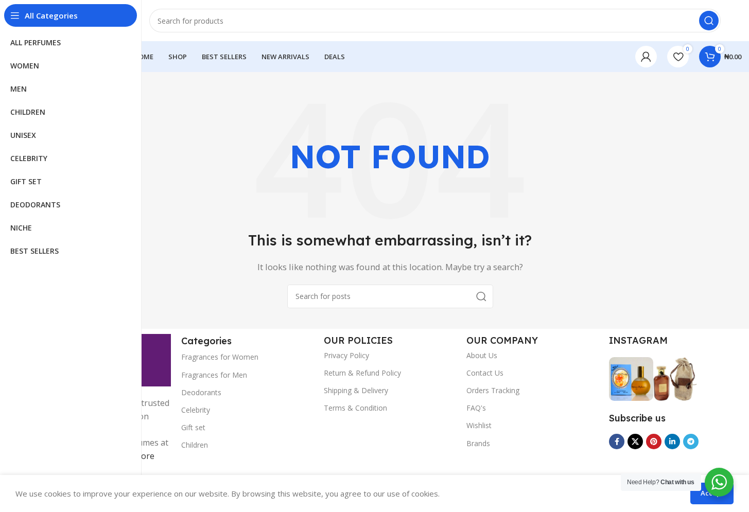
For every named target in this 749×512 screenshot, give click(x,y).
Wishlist (479, 425)
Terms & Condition (355, 408)
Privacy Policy (346, 355)
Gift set (193, 427)
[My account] (646, 56)
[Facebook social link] (616, 441)
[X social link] (635, 441)
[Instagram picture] (631, 379)
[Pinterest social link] (653, 441)
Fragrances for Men (214, 375)
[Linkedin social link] (672, 441)
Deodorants (201, 392)
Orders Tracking (492, 390)
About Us (481, 355)
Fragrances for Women (219, 357)
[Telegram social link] (691, 441)
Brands (478, 443)
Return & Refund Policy (362, 373)
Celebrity (195, 410)
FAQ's (476, 408)
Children (194, 445)
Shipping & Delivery (356, 390)
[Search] (709, 20)
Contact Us (484, 373)
